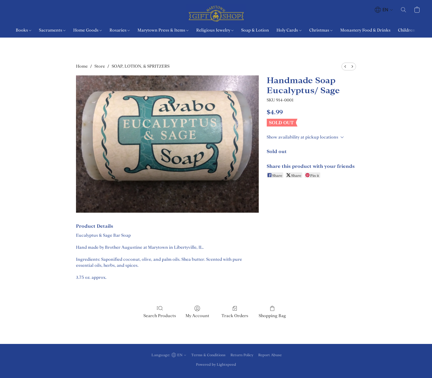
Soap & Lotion (255, 30)
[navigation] (384, 9)
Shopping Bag (272, 315)
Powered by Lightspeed (216, 364)
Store (99, 66)
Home (82, 66)
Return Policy (241, 355)
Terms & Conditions (208, 355)
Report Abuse (270, 355)
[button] (216, 14)
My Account (197, 315)
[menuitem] (345, 66)
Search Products (160, 315)
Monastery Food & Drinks (365, 30)
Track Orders (235, 315)
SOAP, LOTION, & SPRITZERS (141, 66)
